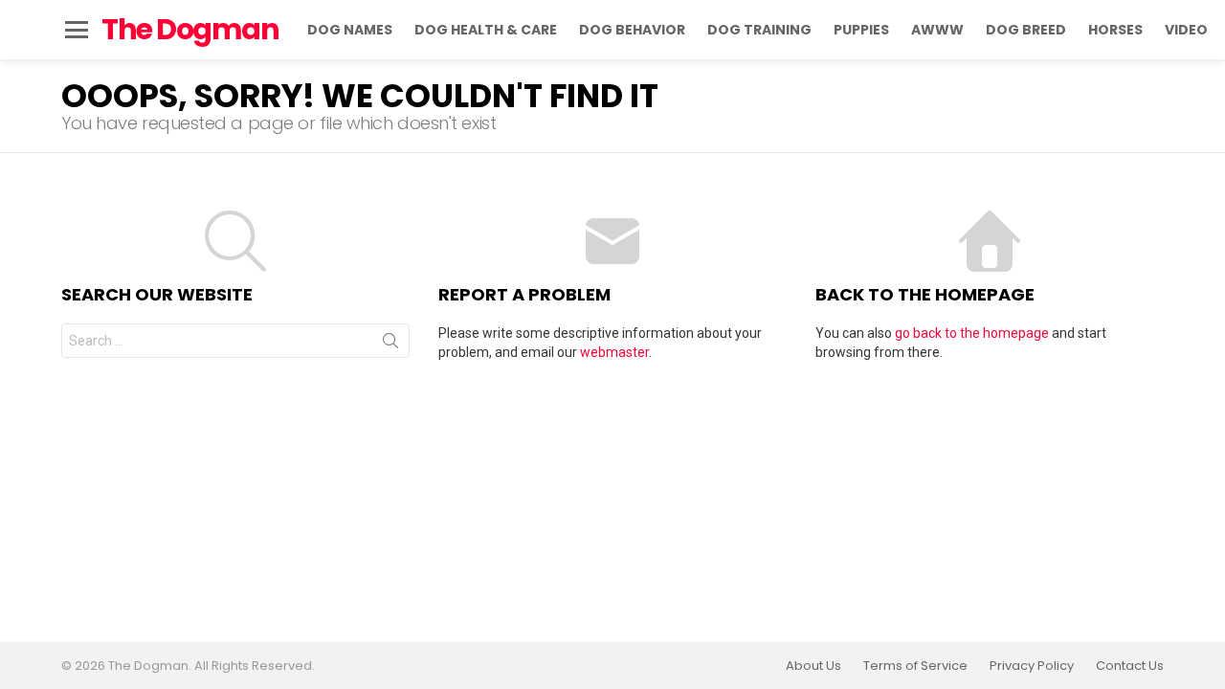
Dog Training (759, 29)
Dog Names (349, 29)
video (1186, 29)
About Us (813, 666)
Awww (937, 29)
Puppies (861, 29)
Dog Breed (1026, 29)
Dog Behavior (632, 29)
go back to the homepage (972, 333)
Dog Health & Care (485, 29)
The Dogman (189, 29)
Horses (1115, 29)
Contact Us (1130, 666)
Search (390, 344)
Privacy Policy (1032, 666)
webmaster (614, 352)
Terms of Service (915, 666)
